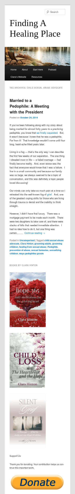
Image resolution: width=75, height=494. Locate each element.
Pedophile (53, 246)
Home (14, 69)
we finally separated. (48, 132)
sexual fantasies (39, 250)
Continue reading (34, 233)
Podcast (52, 69)
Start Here (38, 69)
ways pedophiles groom (31, 253)
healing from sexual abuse (32, 246)
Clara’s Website (18, 76)
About (25, 69)
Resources (36, 76)
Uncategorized (27, 240)
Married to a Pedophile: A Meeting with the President (29, 106)
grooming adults (42, 243)
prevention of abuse (20, 250)
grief (49, 194)
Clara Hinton (26, 243)
